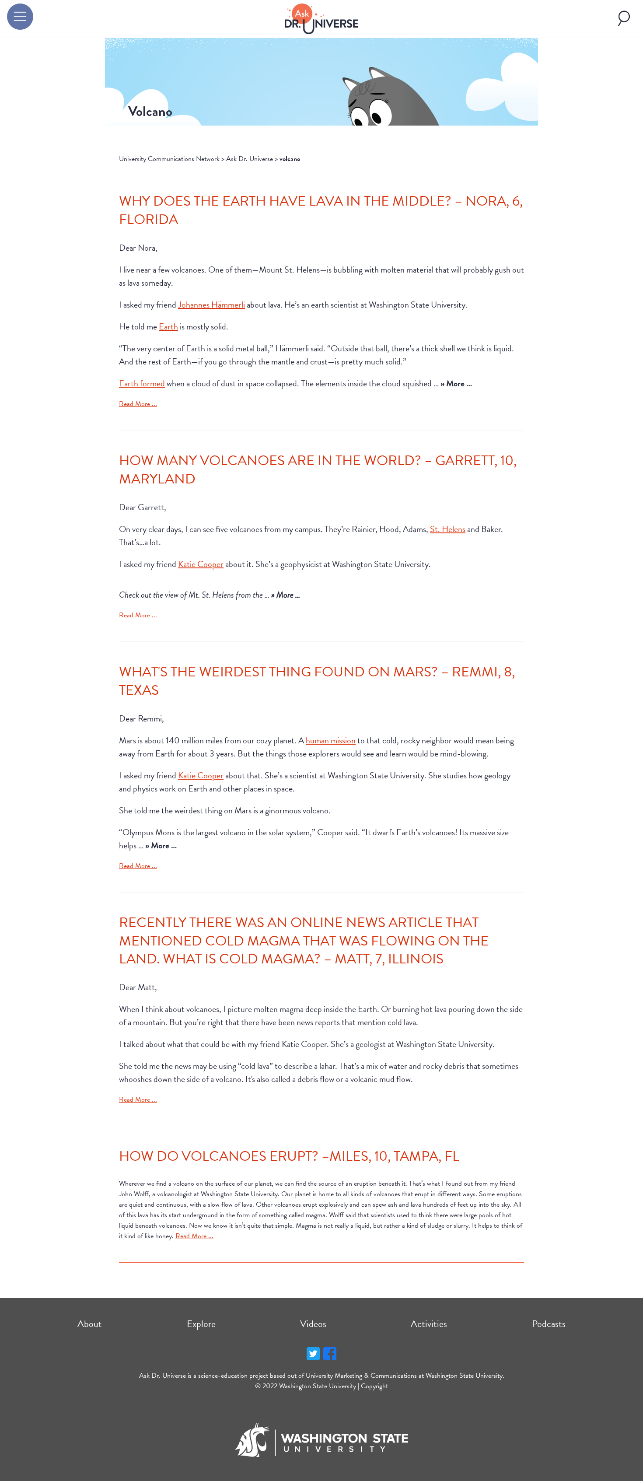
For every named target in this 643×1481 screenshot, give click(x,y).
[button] (20, 17)
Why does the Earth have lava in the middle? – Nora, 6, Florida (321, 210)
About (89, 1323)
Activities (429, 1323)
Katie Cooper (201, 564)
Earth (168, 326)
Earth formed (142, 383)
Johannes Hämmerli (211, 304)
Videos (313, 1323)
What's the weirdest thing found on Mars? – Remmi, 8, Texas (317, 681)
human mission (331, 740)
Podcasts (549, 1323)
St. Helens (447, 529)
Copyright (374, 1386)
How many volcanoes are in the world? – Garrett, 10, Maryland (318, 469)
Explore (201, 1323)
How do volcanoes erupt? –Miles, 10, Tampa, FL (289, 1156)
